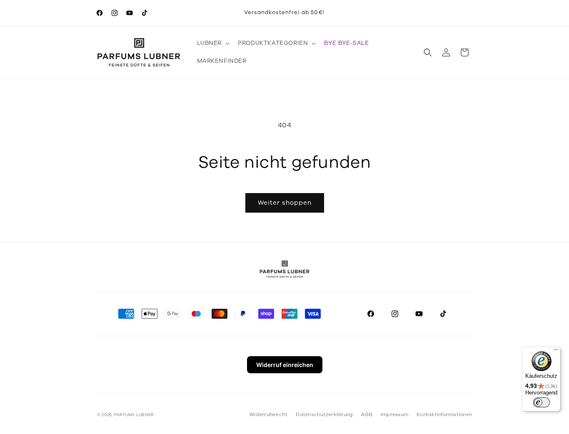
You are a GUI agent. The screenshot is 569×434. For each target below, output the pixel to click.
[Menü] (556, 352)
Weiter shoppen (285, 202)
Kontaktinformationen (444, 414)
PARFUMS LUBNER (134, 415)
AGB (366, 414)
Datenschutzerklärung (324, 414)
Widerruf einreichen (284, 364)
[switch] (541, 402)
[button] (212, 43)
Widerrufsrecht (268, 414)
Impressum (394, 414)
